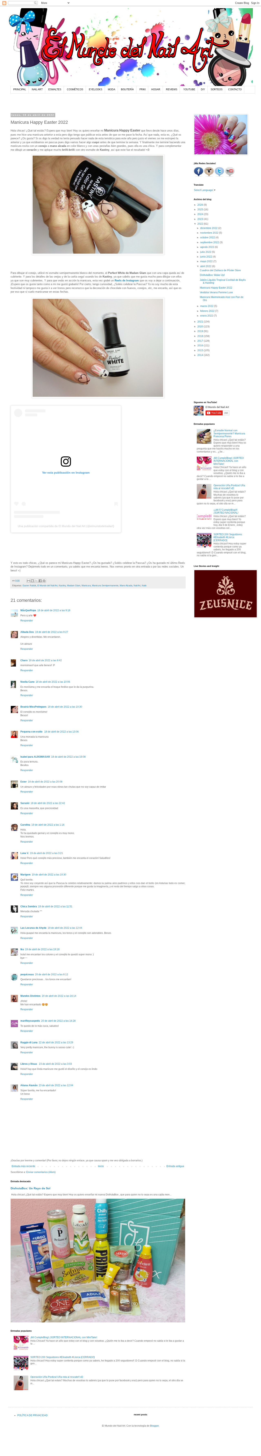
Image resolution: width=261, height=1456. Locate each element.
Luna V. (24, 853)
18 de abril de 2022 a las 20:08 (45, 781)
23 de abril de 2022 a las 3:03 (55, 1063)
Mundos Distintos (30, 995)
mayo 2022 (206, 261)
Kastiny (62, 585)
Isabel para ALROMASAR (35, 756)
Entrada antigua (175, 1166)
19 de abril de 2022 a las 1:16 (47, 824)
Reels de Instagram (127, 280)
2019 (200, 331)
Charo (24, 660)
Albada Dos (27, 632)
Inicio (101, 1166)
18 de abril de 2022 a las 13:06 (61, 731)
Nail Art (137, 585)
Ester (23, 781)
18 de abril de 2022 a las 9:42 (45, 660)
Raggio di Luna (29, 1042)
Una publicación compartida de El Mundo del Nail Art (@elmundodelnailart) (66, 526)
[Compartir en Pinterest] (44, 581)
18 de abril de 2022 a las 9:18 (53, 610)
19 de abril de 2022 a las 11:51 (55, 906)
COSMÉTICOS (75, 89)
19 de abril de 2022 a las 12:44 (65, 927)
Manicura (86, 585)
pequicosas (27, 974)
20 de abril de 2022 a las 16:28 (58, 1020)
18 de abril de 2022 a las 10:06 (53, 681)
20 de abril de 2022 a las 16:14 (59, 995)
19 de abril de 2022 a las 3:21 (46, 853)
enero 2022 (207, 315)
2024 (200, 214)
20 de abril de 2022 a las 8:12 (51, 974)
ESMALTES (54, 89)
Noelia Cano (27, 681)
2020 (200, 326)
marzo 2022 (207, 306)
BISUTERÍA (127, 89)
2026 (200, 204)
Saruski (24, 803)
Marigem (25, 874)
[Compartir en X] (36, 581)
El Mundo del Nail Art (47, 585)
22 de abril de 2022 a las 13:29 (56, 1042)
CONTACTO (235, 89)
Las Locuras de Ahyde (33, 927)
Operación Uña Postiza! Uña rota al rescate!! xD (56, 1377)
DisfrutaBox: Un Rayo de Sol (30, 1188)
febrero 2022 (207, 311)
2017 (200, 340)
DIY (203, 89)
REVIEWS (171, 89)
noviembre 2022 (209, 232)
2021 (200, 321)
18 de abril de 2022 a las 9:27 (51, 632)
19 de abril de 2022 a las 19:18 (42, 949)
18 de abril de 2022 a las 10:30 (65, 706)
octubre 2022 (208, 237)
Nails (144, 585)
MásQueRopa (28, 610)
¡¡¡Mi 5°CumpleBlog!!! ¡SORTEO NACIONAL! (225, 511)
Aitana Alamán (29, 1085)
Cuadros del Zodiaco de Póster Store (220, 270)
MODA (111, 89)
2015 (200, 350)
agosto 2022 (207, 247)
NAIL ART (37, 89)
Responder (26, 620)
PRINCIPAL (19, 89)
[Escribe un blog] (32, 581)
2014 (200, 355)
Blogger (154, 1425)
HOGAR (155, 89)
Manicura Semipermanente (105, 585)
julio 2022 (206, 252)
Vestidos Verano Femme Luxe (216, 292)
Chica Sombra (28, 906)
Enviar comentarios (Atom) (41, 1172)
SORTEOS (216, 89)
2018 (200, 336)
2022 (200, 223)
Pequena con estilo (31, 731)
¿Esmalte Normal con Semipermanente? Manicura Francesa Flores (229, 433)
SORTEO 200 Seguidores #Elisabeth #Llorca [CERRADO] (62, 1357)
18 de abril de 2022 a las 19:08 (68, 756)
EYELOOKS (95, 89)
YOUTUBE (189, 89)
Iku (22, 949)
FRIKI (142, 89)
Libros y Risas (29, 1063)
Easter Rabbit (29, 585)
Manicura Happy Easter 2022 (216, 287)
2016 (200, 345)
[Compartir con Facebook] (40, 581)
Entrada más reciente (23, 1166)
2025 (200, 209)
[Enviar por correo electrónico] (29, 581)
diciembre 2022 (209, 228)
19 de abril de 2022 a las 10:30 (49, 874)
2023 (200, 219)
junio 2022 (206, 256)
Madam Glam (73, 585)
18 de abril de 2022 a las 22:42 (48, 803)
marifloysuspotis (30, 1020)
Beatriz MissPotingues (33, 706)
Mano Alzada (126, 585)
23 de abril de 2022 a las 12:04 (56, 1085)
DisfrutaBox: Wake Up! (212, 275)
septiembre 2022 (210, 242)
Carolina (25, 824)
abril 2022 (206, 266)
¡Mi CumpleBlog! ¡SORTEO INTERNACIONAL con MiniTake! (63, 1337)
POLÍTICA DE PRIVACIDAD (32, 1415)
